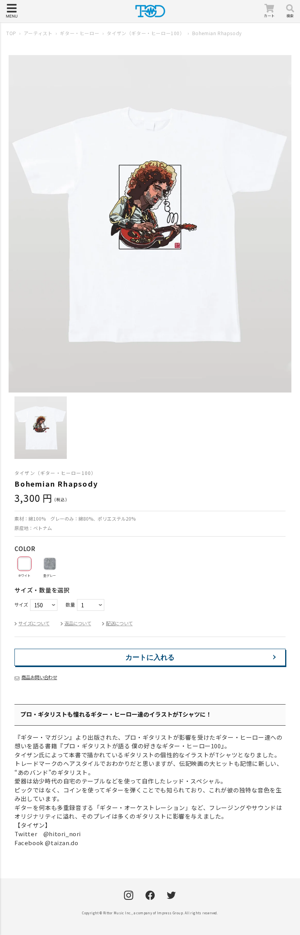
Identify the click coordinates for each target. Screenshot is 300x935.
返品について (77, 623)
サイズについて (34, 623)
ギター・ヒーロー (79, 33)
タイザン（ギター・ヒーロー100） (145, 33)
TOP (11, 33)
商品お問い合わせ (39, 677)
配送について (119, 623)
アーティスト (38, 33)
